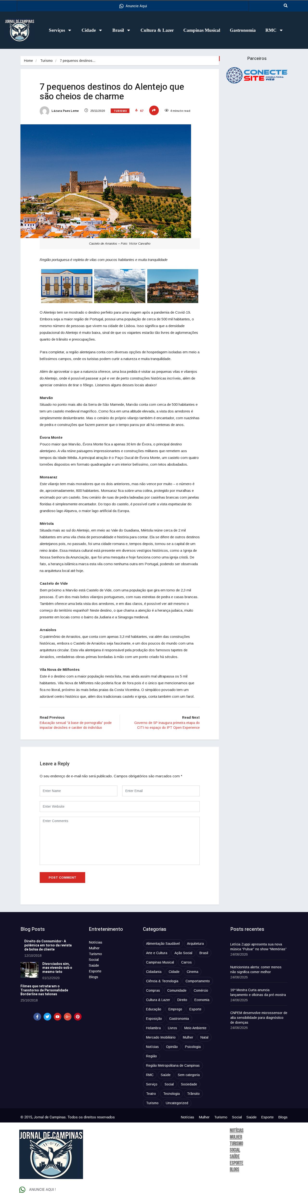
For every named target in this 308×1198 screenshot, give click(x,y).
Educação (153, 1009)
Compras (153, 990)
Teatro (151, 1094)
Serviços (57, 30)
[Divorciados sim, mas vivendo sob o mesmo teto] (29, 970)
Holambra (153, 1028)
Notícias (95, 942)
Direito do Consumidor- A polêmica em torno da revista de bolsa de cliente (48, 945)
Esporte (95, 971)
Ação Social (183, 953)
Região (151, 1056)
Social (94, 959)
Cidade (89, 30)
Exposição (154, 1019)
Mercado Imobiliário (161, 1037)
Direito (182, 1000)
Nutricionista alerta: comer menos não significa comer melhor (256, 969)
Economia (201, 1000)
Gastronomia (243, 30)
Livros (172, 1028)
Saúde (94, 965)
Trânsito (193, 1094)
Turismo (46, 61)
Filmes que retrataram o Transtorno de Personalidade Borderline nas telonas (44, 990)
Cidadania (153, 972)
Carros (186, 962)
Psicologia (193, 1047)
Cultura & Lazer (157, 30)
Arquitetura (195, 943)
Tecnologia (171, 1094)
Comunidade (176, 990)
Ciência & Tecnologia (162, 981)
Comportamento (198, 981)
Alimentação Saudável (163, 943)
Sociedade (189, 1084)
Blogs (93, 977)
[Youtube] (57, 1017)
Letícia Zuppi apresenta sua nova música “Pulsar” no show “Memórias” (258, 946)
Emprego (175, 1009)
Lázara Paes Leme (65, 111)
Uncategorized (177, 1103)
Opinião (172, 1047)
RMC (270, 30)
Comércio (201, 990)
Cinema (192, 972)
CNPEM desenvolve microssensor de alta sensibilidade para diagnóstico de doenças (258, 1017)
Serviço (151, 1084)
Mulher (94, 948)
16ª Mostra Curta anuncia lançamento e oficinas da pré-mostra (258, 992)
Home (28, 61)
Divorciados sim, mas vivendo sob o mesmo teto (57, 968)
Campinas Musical (201, 30)
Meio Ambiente (195, 1028)
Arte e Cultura (156, 953)
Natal (204, 1037)
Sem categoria (189, 1075)
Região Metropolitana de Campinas (173, 1065)
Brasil (118, 30)
